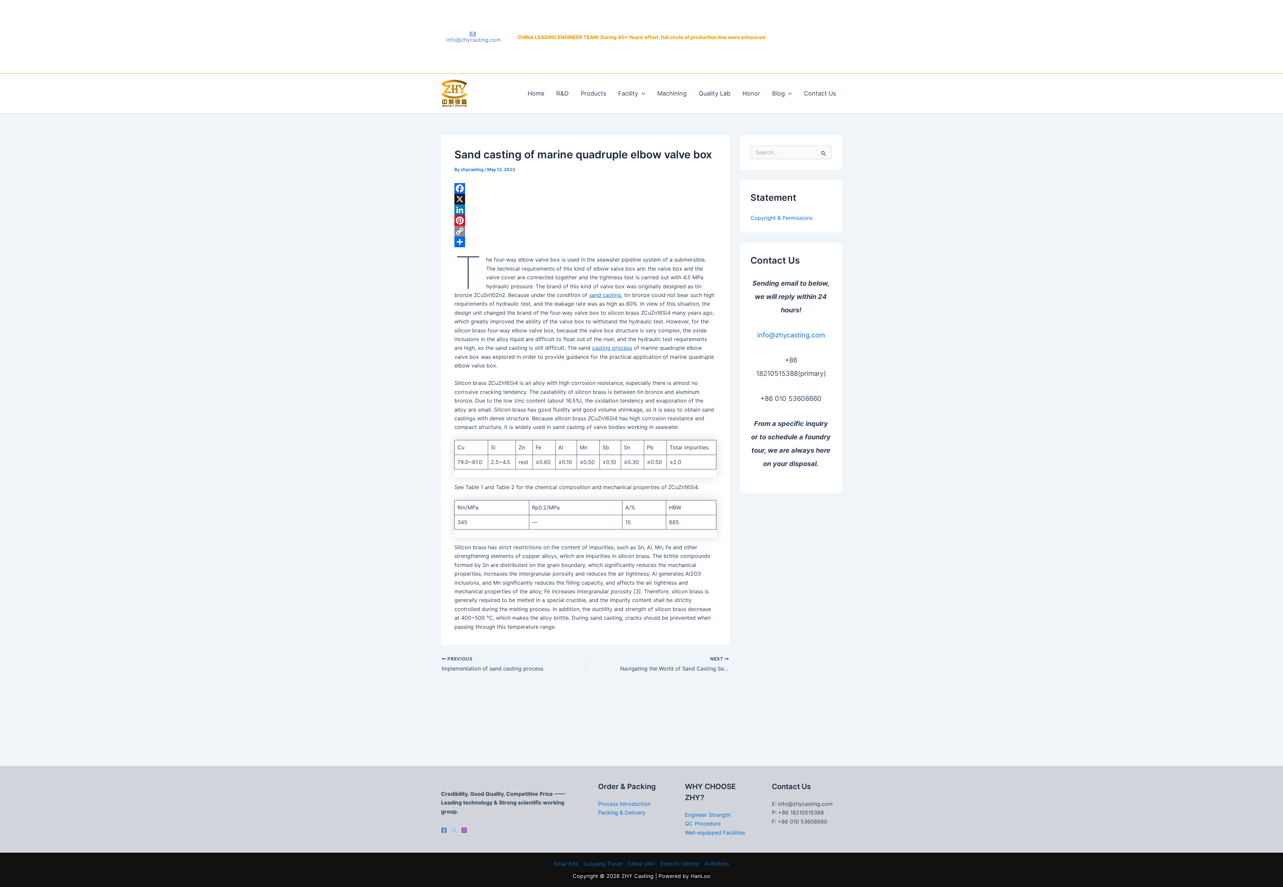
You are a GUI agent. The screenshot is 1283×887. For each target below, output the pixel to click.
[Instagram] (464, 830)
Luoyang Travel (603, 863)
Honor (751, 93)
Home (536, 93)
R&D (562, 93)
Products (593, 93)
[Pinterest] (585, 220)
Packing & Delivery (622, 812)
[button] (641, 93)
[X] (585, 199)
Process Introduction (624, 803)
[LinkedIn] (585, 209)
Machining (672, 93)
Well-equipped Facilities (715, 832)
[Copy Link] (585, 231)
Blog (778, 93)
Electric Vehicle (679, 863)
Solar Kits (566, 863)
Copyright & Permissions (781, 217)
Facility (628, 93)
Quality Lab (714, 93)
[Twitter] (454, 830)
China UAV (641, 863)
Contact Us (820, 93)
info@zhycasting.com (791, 335)
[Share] (585, 242)
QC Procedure (703, 823)
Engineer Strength (707, 814)
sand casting (605, 295)
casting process (612, 347)
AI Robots (716, 863)
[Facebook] (585, 188)
